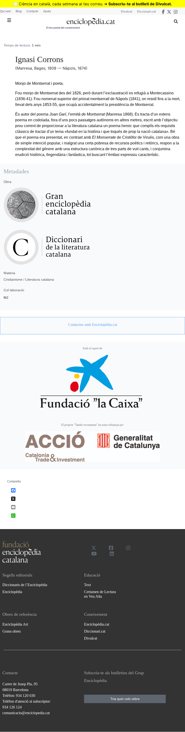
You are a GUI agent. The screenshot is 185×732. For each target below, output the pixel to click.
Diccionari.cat (146, 11)
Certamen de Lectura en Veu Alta (100, 594)
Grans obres (11, 631)
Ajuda (47, 11)
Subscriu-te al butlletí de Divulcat (139, 3)
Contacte (32, 11)
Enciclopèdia (12, 592)
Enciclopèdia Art (15, 624)
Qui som (5, 11)
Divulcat (126, 11)
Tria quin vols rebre (125, 699)
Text (87, 585)
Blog (19, 11)
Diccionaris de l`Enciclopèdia (24, 585)
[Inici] (91, 22)
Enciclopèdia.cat (96, 624)
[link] (92, 325)
